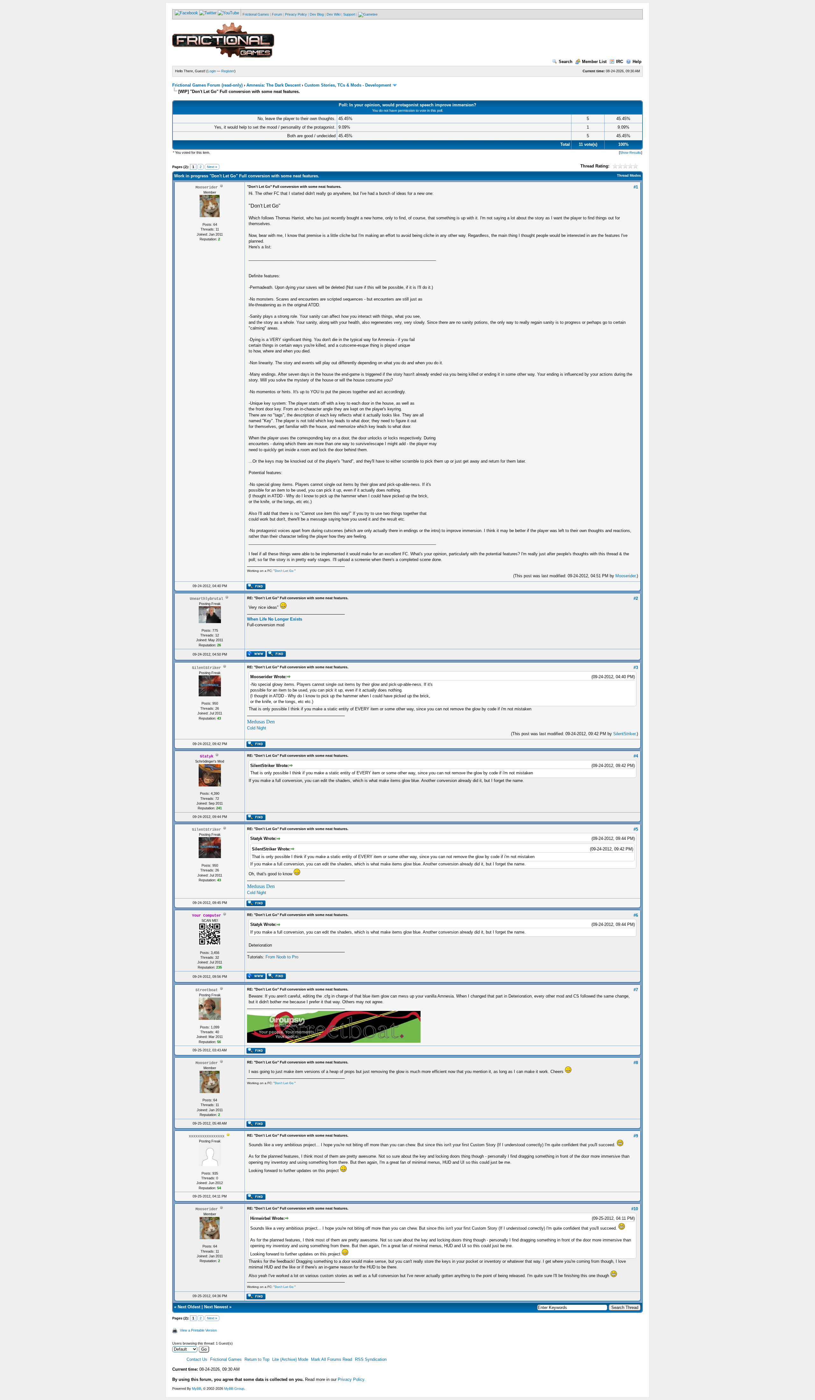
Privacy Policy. (351, 1379)
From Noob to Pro (282, 957)
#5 (636, 829)
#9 (636, 1136)
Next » (212, 167)
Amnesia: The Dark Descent (273, 85)
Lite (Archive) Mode (290, 1359)
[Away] (228, 1136)
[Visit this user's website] (256, 655)
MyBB (196, 1388)
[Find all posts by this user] (256, 588)
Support (349, 14)
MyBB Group (234, 1388)
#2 (636, 598)
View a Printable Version (198, 1330)
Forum (277, 14)
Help (637, 61)
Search (565, 61)
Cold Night (256, 728)
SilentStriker (624, 733)
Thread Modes (629, 175)
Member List (594, 61)
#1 (636, 187)
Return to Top (256, 1359)
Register (227, 71)
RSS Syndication (370, 1359)
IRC (619, 61)
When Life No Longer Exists (274, 619)
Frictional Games (256, 14)
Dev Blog (317, 14)
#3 (636, 667)
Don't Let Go (284, 570)
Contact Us (197, 1359)
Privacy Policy (296, 14)
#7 (636, 989)
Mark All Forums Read (331, 1359)
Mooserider (625, 575)
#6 (636, 915)
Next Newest (216, 1306)
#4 (636, 756)
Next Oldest (189, 1306)
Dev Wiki (333, 14)
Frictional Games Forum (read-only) (207, 85)
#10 (634, 1208)
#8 (636, 1062)
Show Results (630, 152)
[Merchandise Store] (368, 14)
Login (212, 71)
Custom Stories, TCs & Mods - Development (347, 85)
